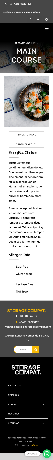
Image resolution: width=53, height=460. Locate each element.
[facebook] (30, 19)
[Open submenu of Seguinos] (43, 423)
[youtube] (26, 316)
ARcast (34, 445)
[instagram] (46, 19)
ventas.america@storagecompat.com (28, 326)
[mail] (29, 4)
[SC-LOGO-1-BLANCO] (26, 366)
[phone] (6, 4)
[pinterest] (36, 316)
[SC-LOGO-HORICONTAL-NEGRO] (18, 29)
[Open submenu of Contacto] (43, 404)
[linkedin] (31, 316)
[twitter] (38, 19)
